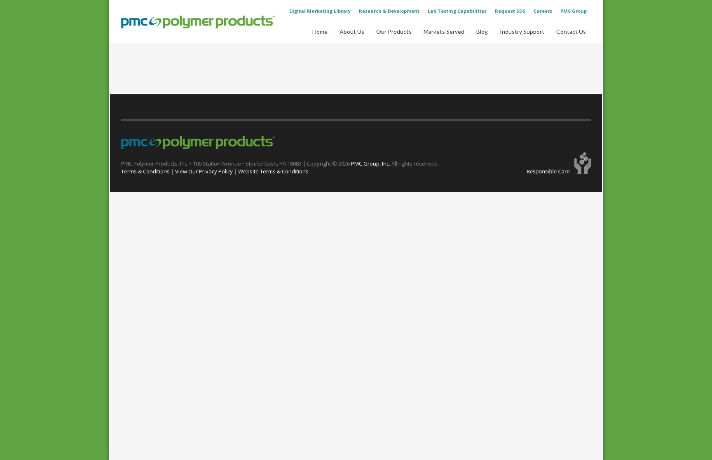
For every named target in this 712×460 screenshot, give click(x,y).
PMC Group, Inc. (371, 163)
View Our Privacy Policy (204, 171)
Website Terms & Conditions (273, 171)
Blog (482, 31)
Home (320, 31)
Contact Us (571, 31)
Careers (543, 11)
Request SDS (510, 11)
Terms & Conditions (145, 171)
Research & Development (389, 11)
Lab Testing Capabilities (457, 11)
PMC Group (573, 11)
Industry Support (522, 31)
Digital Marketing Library (320, 11)
